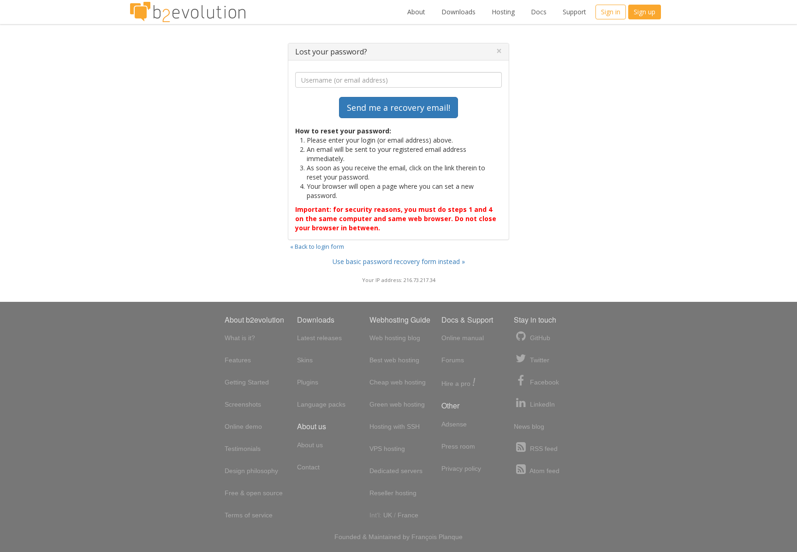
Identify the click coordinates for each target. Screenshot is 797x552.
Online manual (462, 338)
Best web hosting (394, 360)
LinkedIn (541, 404)
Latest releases (319, 338)
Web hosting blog (394, 338)
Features (238, 360)
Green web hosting (397, 404)
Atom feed (543, 470)
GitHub (539, 338)
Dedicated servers (395, 470)
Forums (452, 360)
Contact (308, 467)
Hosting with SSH (394, 426)
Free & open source (254, 493)
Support (574, 11)
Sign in (610, 11)
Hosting (503, 11)
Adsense (454, 424)
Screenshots (243, 404)
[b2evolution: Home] (187, 12)
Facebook (543, 382)
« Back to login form (317, 246)
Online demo (243, 426)
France (408, 515)
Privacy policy (461, 468)
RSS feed (543, 448)
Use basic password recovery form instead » (399, 261)
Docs (539, 11)
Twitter (538, 360)
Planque (451, 536)
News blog (529, 426)
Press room (458, 446)
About (416, 11)
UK (387, 515)
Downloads (458, 11)
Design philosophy (251, 470)
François (424, 536)
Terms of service (249, 515)
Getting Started (247, 382)
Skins (305, 360)
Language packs (321, 404)
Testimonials (243, 448)
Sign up (644, 11)
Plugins (307, 382)
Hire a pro (458, 383)
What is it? (240, 338)
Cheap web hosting (397, 382)
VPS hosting (387, 448)
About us (310, 445)
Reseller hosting (392, 493)
